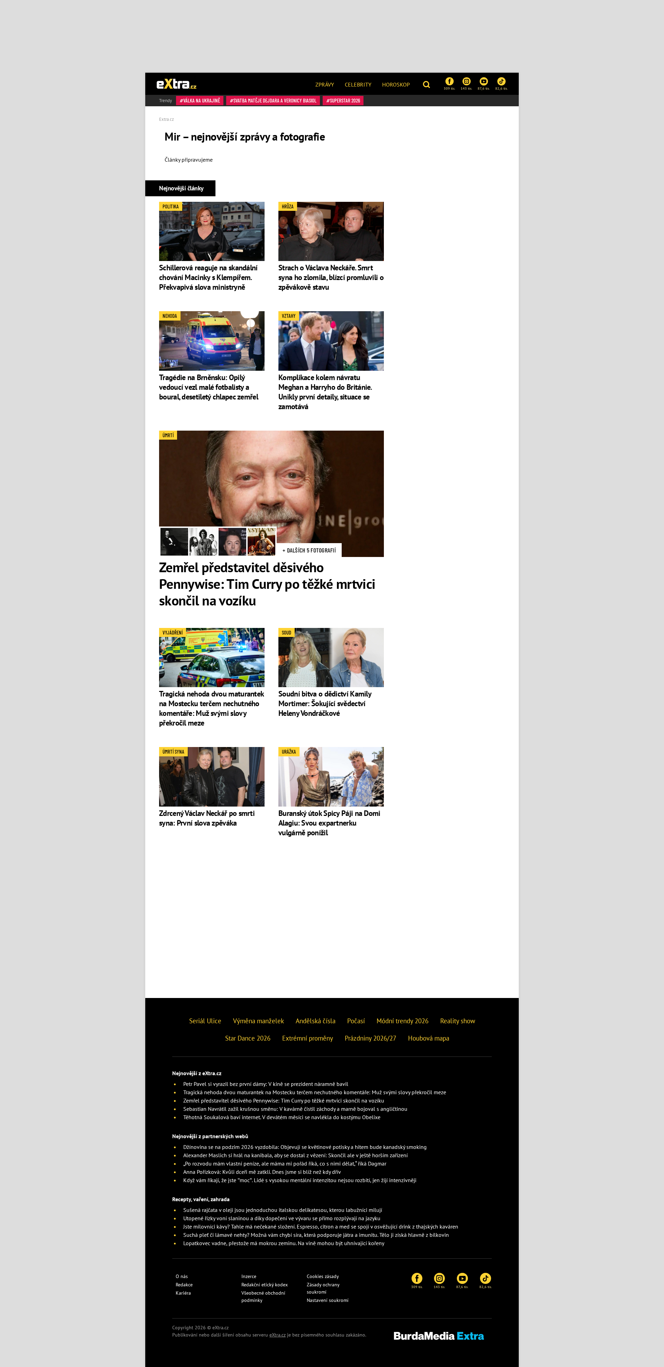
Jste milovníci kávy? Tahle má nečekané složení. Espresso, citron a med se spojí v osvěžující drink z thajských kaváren (320, 1226)
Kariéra (183, 1293)
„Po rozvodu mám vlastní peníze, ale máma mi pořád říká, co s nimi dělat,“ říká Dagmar (284, 1163)
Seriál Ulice (205, 1021)
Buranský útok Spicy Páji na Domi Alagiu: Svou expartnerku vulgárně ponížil (329, 822)
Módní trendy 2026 (402, 1021)
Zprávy (324, 84)
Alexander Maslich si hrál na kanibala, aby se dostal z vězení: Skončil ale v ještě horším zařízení (295, 1155)
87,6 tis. (484, 88)
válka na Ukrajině (201, 100)
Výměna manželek (258, 1021)
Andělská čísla (315, 1021)
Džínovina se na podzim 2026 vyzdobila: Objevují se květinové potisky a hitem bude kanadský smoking (305, 1146)
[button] (427, 83)
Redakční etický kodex (264, 1284)
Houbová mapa (428, 1038)
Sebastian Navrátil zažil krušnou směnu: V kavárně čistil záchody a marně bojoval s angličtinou (295, 1108)
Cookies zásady (323, 1276)
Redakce (184, 1284)
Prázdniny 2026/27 (370, 1038)
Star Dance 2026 (247, 1038)
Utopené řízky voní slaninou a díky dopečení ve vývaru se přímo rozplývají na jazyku (281, 1218)
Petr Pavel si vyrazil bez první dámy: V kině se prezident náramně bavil (265, 1083)
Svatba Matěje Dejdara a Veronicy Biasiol (274, 100)
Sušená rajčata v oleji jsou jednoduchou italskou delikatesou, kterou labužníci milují (282, 1209)
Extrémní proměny (307, 1038)
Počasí (356, 1021)
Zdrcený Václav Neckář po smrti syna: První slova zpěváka (207, 818)
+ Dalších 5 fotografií (309, 550)
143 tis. (466, 88)
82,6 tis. (501, 88)
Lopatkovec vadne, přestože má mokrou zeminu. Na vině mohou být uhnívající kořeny (283, 1243)
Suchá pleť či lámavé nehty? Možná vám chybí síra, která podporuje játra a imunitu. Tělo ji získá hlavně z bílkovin (316, 1234)
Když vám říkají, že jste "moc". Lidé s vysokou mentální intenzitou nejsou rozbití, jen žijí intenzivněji (299, 1180)
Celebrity (358, 84)
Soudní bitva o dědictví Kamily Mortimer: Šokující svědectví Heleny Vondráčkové (324, 703)
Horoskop (396, 84)
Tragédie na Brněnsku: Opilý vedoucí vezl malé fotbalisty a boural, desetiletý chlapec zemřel (208, 387)
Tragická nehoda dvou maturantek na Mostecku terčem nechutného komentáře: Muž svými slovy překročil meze (211, 708)
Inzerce (248, 1276)
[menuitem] (325, 84)
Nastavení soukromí (328, 1300)
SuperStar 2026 (345, 100)
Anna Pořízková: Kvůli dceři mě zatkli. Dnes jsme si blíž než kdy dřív (262, 1171)
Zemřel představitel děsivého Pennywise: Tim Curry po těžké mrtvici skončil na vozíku (267, 583)
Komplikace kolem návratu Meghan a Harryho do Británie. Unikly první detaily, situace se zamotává (324, 391)
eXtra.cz (277, 1335)
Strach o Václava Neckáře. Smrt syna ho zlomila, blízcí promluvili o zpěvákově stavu (331, 277)
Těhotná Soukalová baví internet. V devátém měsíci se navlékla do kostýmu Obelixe (281, 1117)
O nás (182, 1276)
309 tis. (449, 88)
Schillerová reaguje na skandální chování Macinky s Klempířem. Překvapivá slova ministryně (208, 277)
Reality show (457, 1021)
